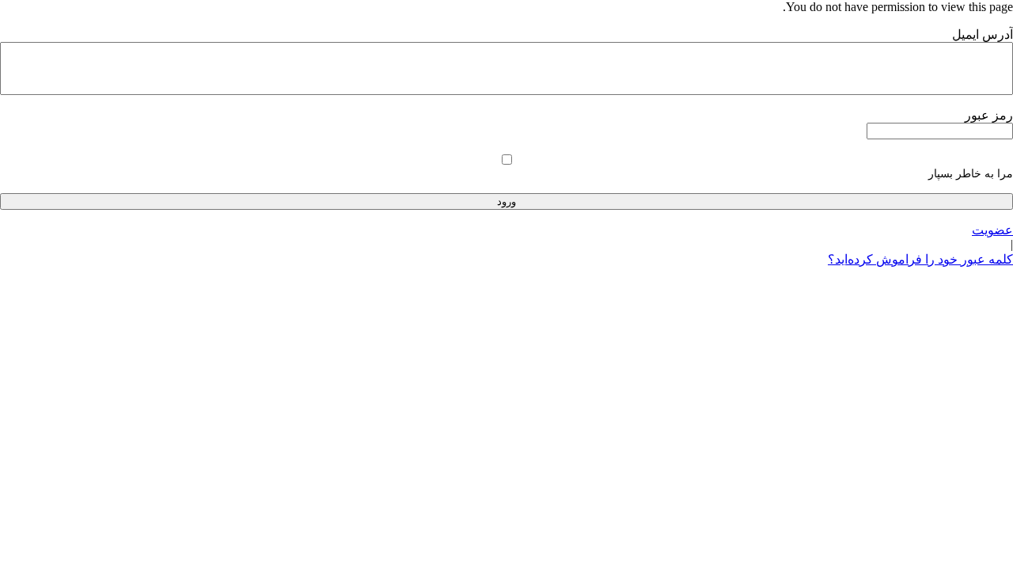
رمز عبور (989, 115)
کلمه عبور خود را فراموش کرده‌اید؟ (920, 259)
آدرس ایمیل (982, 34)
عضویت (992, 230)
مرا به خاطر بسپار (970, 174)
